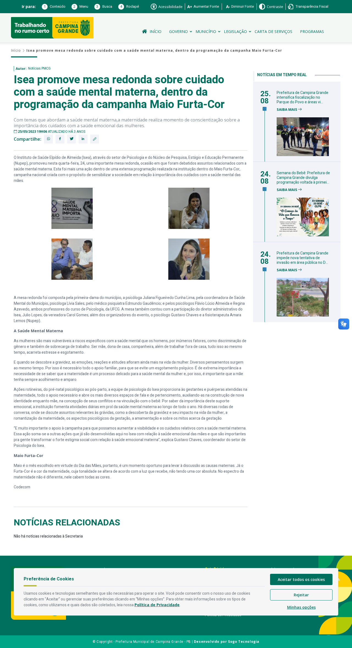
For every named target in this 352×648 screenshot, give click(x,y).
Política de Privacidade (157, 604)
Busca (104, 6)
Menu (80, 6)
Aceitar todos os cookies (301, 579)
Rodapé (129, 6)
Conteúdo (54, 6)
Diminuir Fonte (242, 6)
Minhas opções (301, 607)
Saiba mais (287, 109)
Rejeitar (301, 594)
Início (155, 31)
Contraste (275, 6)
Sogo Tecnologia (243, 641)
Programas (312, 31)
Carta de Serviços (273, 31)
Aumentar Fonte (206, 6)
